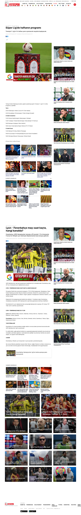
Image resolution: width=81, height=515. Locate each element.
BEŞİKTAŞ (25, 3)
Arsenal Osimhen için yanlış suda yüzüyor (13, 467)
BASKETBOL (27, 1)
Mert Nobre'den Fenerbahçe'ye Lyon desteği (61, 127)
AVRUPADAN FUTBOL (44, 1)
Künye (21, 508)
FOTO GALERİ (16, 1)
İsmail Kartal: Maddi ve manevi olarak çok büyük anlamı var (64, 47)
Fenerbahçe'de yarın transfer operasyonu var (62, 467)
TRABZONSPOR (48, 3)
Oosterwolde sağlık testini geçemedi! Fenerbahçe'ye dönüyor (15, 452)
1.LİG (54, 1)
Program (18, 141)
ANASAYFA (7, 1)
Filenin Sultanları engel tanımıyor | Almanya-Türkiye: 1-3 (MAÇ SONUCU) (55, 394)
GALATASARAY (40, 3)
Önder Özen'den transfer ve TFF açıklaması (61, 418)
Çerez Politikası (39, 508)
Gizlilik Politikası (31, 508)
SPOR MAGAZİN (58, 1)
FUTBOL (55, 3)
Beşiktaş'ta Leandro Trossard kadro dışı (61, 434)
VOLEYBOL (32, 1)
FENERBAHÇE (32, 3)
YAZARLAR (68, 3)
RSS (44, 508)
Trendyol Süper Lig (10, 141)
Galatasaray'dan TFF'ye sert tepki (11, 418)
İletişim (25, 508)
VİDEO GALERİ (21, 1)
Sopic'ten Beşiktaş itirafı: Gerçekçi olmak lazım (62, 86)
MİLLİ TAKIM (61, 3)
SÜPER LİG (51, 1)
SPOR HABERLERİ (37, 1)
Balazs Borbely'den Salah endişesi (59, 107)
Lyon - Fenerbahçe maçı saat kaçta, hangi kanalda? (15, 394)
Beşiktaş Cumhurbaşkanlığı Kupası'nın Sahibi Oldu (62, 66)
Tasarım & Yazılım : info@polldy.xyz (53, 508)
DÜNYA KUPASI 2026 (65, 1)
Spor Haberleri (8, 25)
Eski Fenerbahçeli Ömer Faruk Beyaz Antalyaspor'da (63, 148)
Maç (15, 141)
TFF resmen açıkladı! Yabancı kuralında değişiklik (38, 451)
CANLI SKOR (11, 1)
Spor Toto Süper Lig (15, 25)
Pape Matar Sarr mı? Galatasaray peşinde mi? (62, 451)
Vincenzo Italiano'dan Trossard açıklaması (37, 418)
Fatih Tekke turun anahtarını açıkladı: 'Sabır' (13, 434)
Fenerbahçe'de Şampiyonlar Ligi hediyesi (37, 467)
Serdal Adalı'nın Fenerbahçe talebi (35, 434)
